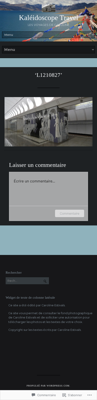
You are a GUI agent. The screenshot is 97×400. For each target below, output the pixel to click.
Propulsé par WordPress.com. (48, 385)
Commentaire (69, 213)
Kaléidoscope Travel (48, 18)
